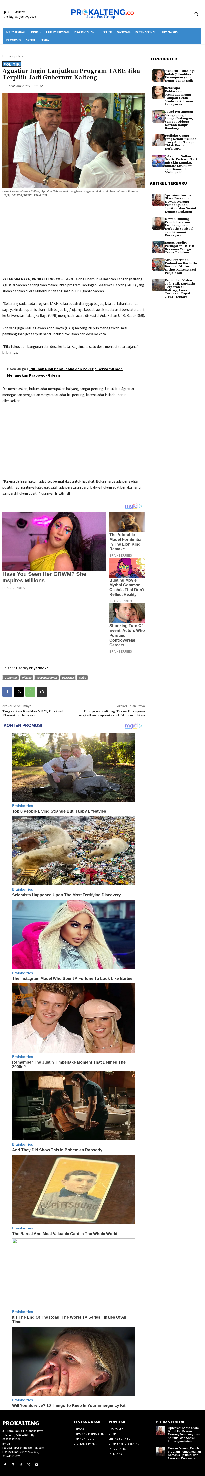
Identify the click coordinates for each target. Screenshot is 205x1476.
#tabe (82, 677)
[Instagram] (13, 1465)
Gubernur (10, 677)
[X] (19, 692)
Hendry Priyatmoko (32, 668)
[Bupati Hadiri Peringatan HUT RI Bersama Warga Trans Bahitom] (158, 247)
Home (6, 56)
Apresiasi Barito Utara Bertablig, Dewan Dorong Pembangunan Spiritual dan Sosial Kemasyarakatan (180, 203)
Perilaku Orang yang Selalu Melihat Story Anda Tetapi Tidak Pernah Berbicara (180, 142)
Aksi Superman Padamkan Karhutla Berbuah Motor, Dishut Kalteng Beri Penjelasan (181, 266)
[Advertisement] (73, 238)
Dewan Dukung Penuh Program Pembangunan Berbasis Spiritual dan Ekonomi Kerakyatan (179, 227)
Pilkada (27, 677)
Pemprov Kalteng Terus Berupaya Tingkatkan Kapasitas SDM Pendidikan (111, 713)
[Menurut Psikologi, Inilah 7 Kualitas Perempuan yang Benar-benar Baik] (158, 75)
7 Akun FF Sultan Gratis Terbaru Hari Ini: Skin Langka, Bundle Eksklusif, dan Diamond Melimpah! (181, 164)
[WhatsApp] (31, 692)
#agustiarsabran (46, 677)
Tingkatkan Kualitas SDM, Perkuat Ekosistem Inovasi (32, 713)
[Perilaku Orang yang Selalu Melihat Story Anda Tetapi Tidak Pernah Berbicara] (158, 140)
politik (18, 56)
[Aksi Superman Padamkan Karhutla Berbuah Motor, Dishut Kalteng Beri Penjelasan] (158, 264)
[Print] (42, 692)
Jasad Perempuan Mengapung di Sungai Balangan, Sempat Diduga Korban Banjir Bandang (179, 120)
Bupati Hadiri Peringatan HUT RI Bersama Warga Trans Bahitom (180, 248)
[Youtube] (37, 1465)
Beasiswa (68, 677)
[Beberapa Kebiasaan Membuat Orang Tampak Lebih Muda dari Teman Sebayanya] (158, 92)
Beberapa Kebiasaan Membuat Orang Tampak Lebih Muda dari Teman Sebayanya (179, 96)
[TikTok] (21, 1465)
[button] (196, 14)
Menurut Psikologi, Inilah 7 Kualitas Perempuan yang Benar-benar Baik (180, 76)
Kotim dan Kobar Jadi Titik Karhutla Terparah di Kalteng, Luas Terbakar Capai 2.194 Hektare (180, 289)
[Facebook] (7, 692)
